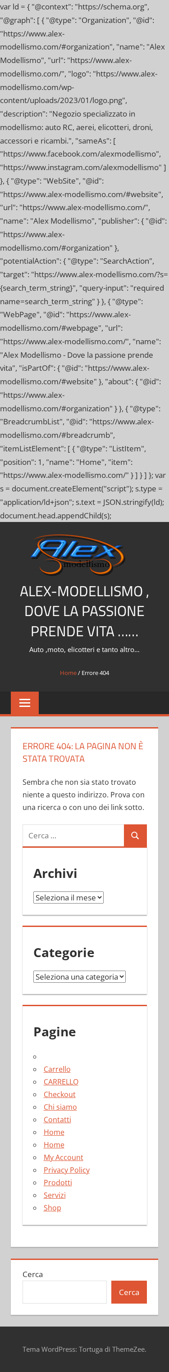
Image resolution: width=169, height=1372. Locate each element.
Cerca (33, 1274)
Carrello (57, 1069)
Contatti (57, 1120)
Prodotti (58, 1183)
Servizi (55, 1195)
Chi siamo (60, 1107)
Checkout (60, 1094)
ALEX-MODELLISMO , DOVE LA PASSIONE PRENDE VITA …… (84, 611)
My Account (63, 1157)
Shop (52, 1208)
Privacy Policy (67, 1170)
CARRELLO (61, 1082)
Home (68, 673)
